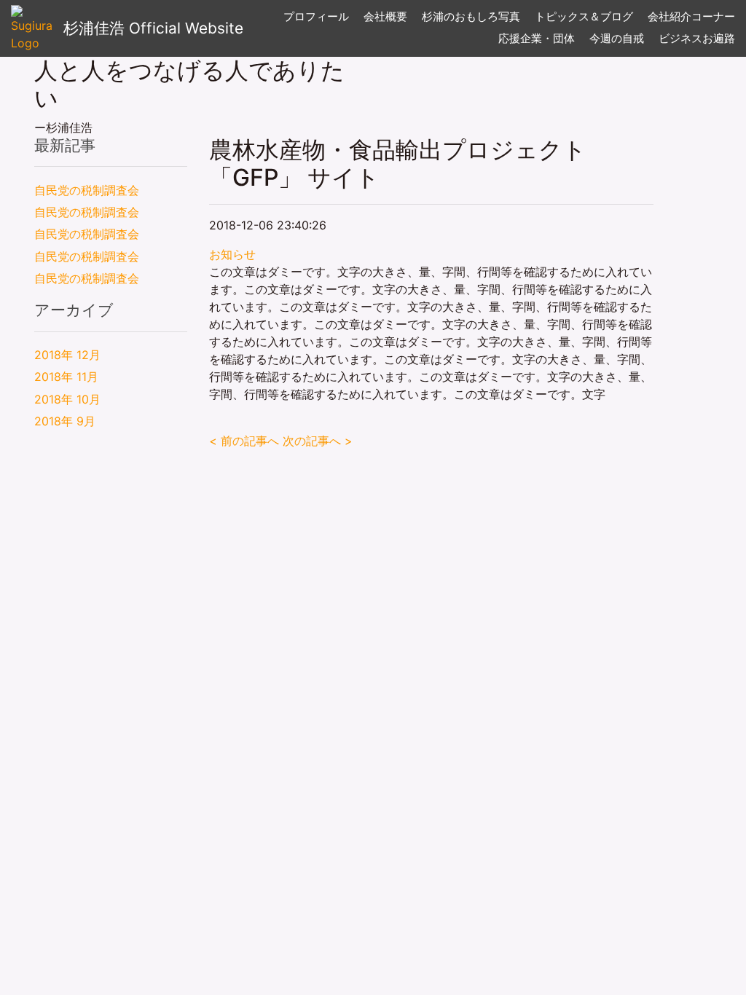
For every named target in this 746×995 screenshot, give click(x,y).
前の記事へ (244, 440)
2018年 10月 (67, 399)
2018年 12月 (67, 354)
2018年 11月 (66, 376)
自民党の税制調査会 (86, 190)
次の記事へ (318, 440)
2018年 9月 (64, 421)
